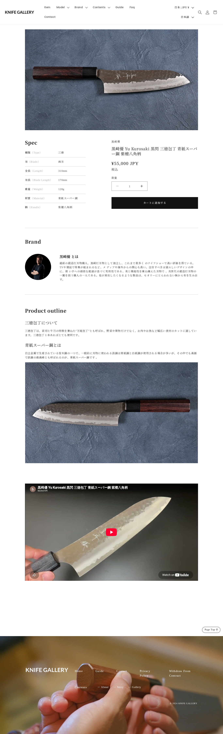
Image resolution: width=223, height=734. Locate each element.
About (105, 687)
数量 (114, 178)
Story (120, 687)
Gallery (136, 687)
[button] (62, 7)
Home (79, 671)
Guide (100, 671)
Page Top (210, 629)
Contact (121, 671)
